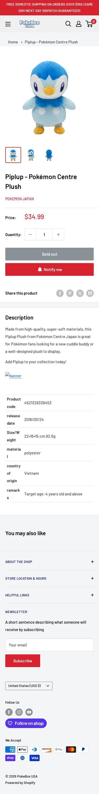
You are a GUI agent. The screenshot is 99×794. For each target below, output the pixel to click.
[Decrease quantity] (30, 234)
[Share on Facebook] (60, 293)
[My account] (78, 24)
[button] (89, 24)
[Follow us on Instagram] (19, 712)
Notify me (53, 269)
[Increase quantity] (58, 234)
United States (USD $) (24, 686)
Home (13, 41)
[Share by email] (90, 293)
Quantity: (13, 234)
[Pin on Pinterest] (70, 293)
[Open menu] (8, 24)
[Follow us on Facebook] (9, 712)
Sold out (49, 253)
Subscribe (22, 660)
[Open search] (68, 24)
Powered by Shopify (20, 782)
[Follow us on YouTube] (29, 712)
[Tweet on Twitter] (80, 293)
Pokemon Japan (19, 199)
